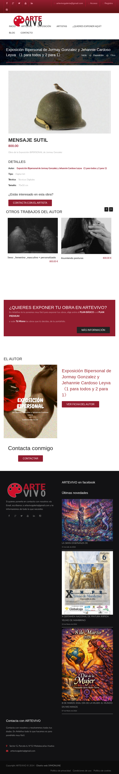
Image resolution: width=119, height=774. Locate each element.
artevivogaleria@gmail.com (69, 3)
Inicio (12, 26)
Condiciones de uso (82, 771)
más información (93, 330)
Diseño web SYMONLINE (48, 766)
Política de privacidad (61, 771)
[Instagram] (7, 9)
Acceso (93, 3)
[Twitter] (19, 3)
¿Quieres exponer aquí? (87, 26)
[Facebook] (7, 3)
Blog (12, 32)
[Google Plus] (13, 3)
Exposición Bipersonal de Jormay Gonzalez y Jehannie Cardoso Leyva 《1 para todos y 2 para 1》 (62, 168)
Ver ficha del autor (80, 404)
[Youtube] (25, 3)
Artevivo (26, 26)
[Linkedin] (32, 3)
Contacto (27, 32)
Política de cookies (102, 771)
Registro (109, 3)
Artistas (62, 26)
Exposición (44, 26)
